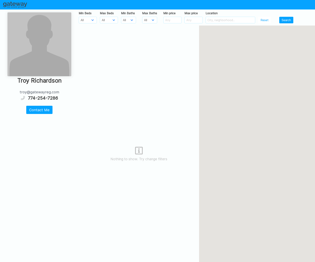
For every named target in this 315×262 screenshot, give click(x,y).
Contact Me (39, 110)
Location (212, 13)
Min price (169, 13)
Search (286, 20)
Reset (264, 20)
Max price (191, 13)
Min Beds (85, 13)
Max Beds (107, 13)
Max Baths (149, 13)
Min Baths (128, 13)
